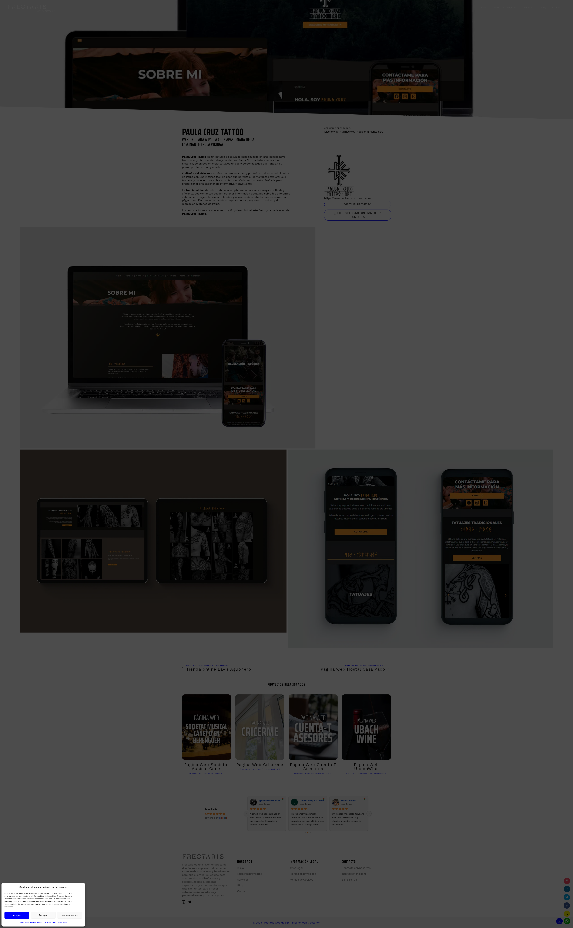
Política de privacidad (46, 922)
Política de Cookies (28, 922)
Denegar (43, 915)
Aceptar (17, 915)
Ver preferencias (70, 915)
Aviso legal (62, 922)
